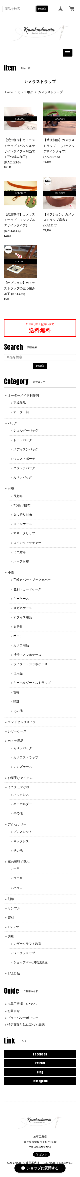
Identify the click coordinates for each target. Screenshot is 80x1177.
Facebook (40, 1054)
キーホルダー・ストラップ (32, 682)
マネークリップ (24, 533)
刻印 (11, 899)
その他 (18, 711)
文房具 (18, 626)
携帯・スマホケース (27, 654)
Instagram (40, 1081)
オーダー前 (21, 412)
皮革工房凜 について (22, 1004)
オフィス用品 (22, 617)
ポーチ (18, 636)
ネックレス (21, 794)
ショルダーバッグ (25, 430)
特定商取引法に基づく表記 (26, 1024)
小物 (11, 572)
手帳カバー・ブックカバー (32, 580)
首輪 (16, 692)
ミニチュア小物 (19, 787)
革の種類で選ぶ (19, 861)
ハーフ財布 (21, 561)
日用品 (18, 673)
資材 (11, 917)
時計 (16, 701)
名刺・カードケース (27, 589)
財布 (11, 488)
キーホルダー (22, 804)
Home (9, 92)
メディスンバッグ (25, 449)
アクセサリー (17, 824)
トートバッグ (22, 440)
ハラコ (18, 888)
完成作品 (19, 403)
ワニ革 (18, 878)
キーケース (21, 598)
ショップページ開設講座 (30, 962)
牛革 (16, 869)
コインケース (22, 524)
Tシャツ (13, 927)
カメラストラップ (25, 757)
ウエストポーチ (24, 458)
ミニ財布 (19, 552)
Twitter (40, 1063)
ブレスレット (22, 831)
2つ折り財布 (21, 505)
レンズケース (22, 766)
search (42, 8)
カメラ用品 (25, 92)
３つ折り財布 (22, 514)
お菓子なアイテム (20, 778)
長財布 (18, 496)
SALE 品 (14, 973)
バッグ (12, 423)
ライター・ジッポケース (30, 664)
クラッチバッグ (24, 468)
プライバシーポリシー (22, 1018)
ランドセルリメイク (22, 722)
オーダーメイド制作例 (23, 395)
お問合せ (13, 1011)
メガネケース (22, 608)
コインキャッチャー (27, 542)
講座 (11, 936)
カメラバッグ (22, 477)
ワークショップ (24, 953)
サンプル (14, 908)
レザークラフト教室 (27, 943)
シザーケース (17, 731)
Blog (40, 1072)
